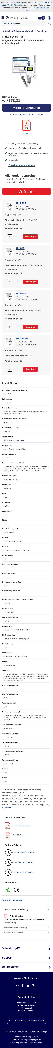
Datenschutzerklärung (22, 1037)
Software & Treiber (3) (13, 932)
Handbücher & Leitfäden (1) (16, 910)
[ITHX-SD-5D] (9, 342)
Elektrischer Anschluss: (16, 220)
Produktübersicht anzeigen (21, 165)
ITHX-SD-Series (18, 835)
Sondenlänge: (11, 228)
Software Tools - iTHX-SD (22, 872)
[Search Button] (49, 23)
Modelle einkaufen (26, 107)
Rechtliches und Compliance (30, 1043)
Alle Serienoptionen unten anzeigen (26, 114)
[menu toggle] (2, 17)
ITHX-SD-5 (21, 203)
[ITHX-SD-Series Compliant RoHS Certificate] (8, 890)
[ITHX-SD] (9, 251)
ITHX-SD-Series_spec (20, 825)
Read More (6, 807)
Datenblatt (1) (10, 923)
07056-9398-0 (17, 2)
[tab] (26, 827)
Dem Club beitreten (26, 1011)
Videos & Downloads (11, 900)
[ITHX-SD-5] (9, 206)
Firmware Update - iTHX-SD (23, 853)
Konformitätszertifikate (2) (15, 928)
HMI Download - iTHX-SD (22, 862)
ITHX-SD (20, 248)
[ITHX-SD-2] (9, 296)
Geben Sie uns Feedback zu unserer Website (26, 1020)
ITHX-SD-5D (22, 338)
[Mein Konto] (49, 18)
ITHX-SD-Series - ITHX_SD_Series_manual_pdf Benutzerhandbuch (24, 917)
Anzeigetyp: (10, 215)
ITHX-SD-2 (21, 293)
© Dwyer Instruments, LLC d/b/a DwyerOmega (26, 1032)
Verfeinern (27, 191)
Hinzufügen (30, 237)
